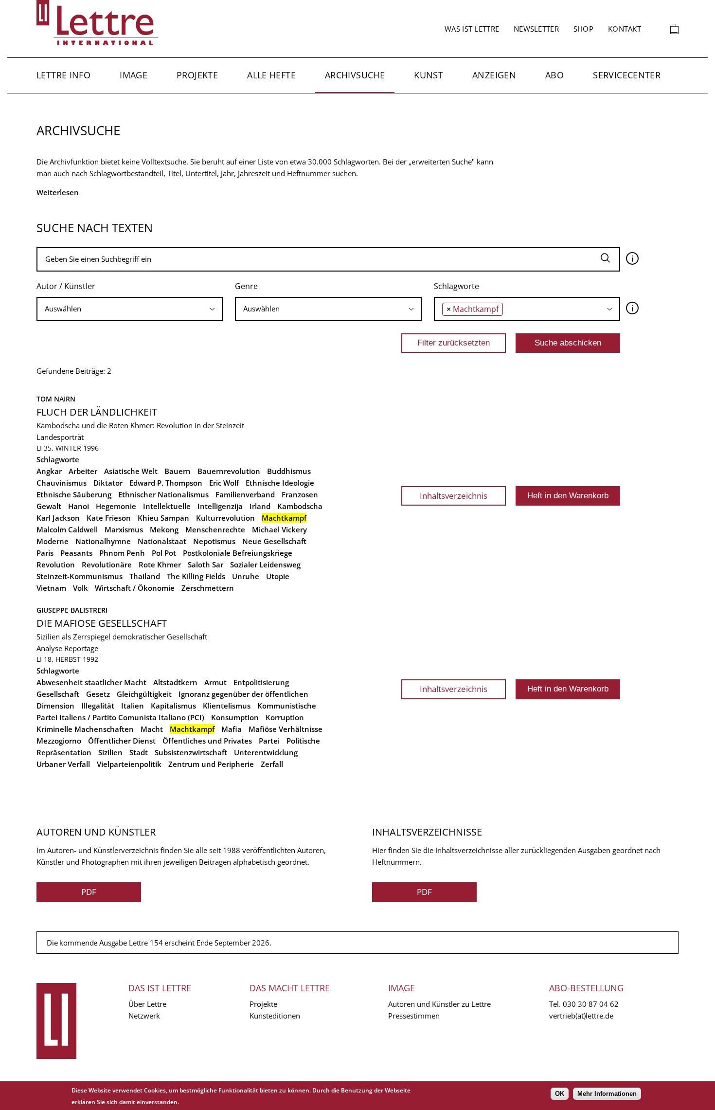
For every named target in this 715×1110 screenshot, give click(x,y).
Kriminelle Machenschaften (85, 729)
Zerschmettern (207, 588)
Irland (260, 506)
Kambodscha (299, 506)
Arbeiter (83, 471)
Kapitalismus (173, 705)
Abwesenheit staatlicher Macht (91, 682)
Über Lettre (147, 1004)
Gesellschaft (57, 694)
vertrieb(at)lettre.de (581, 1015)
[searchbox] (129, 309)
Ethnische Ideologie (280, 483)
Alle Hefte (271, 75)
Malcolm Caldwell (67, 529)
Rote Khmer (160, 564)
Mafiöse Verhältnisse (285, 729)
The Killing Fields (196, 576)
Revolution (55, 564)
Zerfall (272, 764)
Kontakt (624, 29)
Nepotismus (214, 541)
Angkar (49, 471)
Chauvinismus (61, 483)
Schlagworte (456, 286)
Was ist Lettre (472, 29)
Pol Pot (164, 553)
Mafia (231, 729)
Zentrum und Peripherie (211, 764)
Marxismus (124, 529)
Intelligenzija (220, 506)
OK (559, 1093)
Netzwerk (144, 1015)
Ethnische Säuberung (73, 494)
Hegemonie (116, 506)
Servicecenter (627, 75)
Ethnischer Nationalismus (163, 494)
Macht (152, 729)
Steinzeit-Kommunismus (79, 576)
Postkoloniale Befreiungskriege (237, 553)
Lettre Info (63, 75)
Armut (215, 682)
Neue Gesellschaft (274, 541)
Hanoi (78, 506)
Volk (80, 588)
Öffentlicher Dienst (122, 741)
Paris (45, 553)
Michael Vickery (279, 529)
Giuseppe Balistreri (71, 610)
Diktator (108, 483)
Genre (246, 286)
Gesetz (98, 694)
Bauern (177, 471)
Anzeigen (494, 75)
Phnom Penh (122, 553)
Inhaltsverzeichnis (453, 495)
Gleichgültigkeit (144, 694)
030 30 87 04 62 (591, 1004)
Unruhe (245, 576)
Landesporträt (60, 437)
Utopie (277, 576)
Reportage (81, 648)
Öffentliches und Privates (207, 741)
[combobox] (129, 309)
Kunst (428, 75)
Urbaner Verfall (63, 764)
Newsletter (536, 29)
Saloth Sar (205, 564)
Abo (554, 75)
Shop (583, 29)
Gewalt (48, 506)
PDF (88, 891)
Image (133, 75)
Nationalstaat (162, 541)
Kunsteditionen (275, 1015)
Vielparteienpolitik (129, 764)
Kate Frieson (109, 518)
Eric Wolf (224, 483)
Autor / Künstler (65, 286)
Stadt (138, 752)
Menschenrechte (215, 529)
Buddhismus (289, 471)
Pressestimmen (414, 1015)
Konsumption (235, 717)
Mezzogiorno (58, 741)
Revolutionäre (107, 564)
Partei (269, 741)
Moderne (52, 541)
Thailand (144, 576)
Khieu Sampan (163, 518)
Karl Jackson (58, 518)
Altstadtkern (175, 682)
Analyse (49, 648)
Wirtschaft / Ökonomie (135, 588)
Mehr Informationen (607, 1093)
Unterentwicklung (266, 752)
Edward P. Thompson (165, 483)
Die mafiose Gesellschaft (101, 623)
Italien (132, 705)
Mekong (164, 529)
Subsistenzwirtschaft (191, 752)
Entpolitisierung (261, 682)
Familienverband (245, 494)
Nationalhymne (103, 541)
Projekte (197, 75)
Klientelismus (226, 705)
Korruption (285, 717)
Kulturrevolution (225, 518)
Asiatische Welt (131, 471)
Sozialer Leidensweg (265, 564)
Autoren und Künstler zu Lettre (439, 1004)
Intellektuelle (167, 506)
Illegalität (97, 705)
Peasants (76, 553)
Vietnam (51, 588)
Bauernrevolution (228, 471)
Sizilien (110, 752)
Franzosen (300, 494)
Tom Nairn (55, 398)
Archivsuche (355, 75)
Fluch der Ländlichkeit (96, 412)
